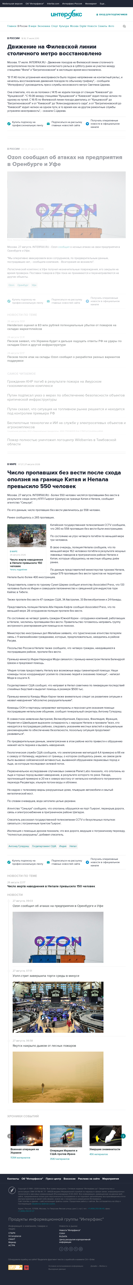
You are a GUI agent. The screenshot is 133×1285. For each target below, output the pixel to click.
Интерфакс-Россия (72, 3)
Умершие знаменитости (105, 1149)
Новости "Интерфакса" (69, 1230)
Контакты (13, 1178)
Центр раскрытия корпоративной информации (74, 1240)
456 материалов (99, 1154)
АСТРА (11, 1245)
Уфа (34, 285)
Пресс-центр (53, 1178)
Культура (64, 26)
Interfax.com (53, 3)
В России (22, 26)
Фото (111, 26)
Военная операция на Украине (25, 1151)
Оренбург (23, 285)
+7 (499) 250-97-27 (26, 1211)
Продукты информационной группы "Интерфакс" (56, 1219)
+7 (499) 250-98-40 (96, 1208)
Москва (74, 26)
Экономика (43, 26)
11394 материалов (20, 1157)
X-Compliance (14, 1236)
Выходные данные (57, 1269)
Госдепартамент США (44, 846)
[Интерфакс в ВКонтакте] (71, 1249)
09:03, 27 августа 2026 (32, 149)
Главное (11, 26)
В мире (32, 26)
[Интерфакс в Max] (81, 1249)
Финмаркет (91, 3)
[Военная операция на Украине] (27, 1145)
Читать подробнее (26, 564)
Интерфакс (66, 14)
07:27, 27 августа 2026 (29, 464)
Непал (73, 846)
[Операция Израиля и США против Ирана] (66, 1146)
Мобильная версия (12, 3)
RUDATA (63, 1236)
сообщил (64, 247)
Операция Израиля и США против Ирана (63, 1152)
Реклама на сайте (89, 1178)
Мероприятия (110, 1178)
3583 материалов (59, 1159)
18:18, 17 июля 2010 (30, 38)
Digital (83, 26)
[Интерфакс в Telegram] (66, 1249)
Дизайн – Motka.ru (99, 1266)
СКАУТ (11, 1239)
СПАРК (11, 1233)
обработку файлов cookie (43, 1204)
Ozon (11, 285)
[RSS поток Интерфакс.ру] (76, 1249)
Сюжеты (102, 26)
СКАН (62, 1233)
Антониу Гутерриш (19, 846)
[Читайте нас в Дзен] (61, 1249)
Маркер (12, 1242)
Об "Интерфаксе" (35, 3)
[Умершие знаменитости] (106, 1145)
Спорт (54, 26)
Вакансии (69, 1178)
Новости (92, 26)
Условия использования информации (65, 1266)
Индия (62, 846)
